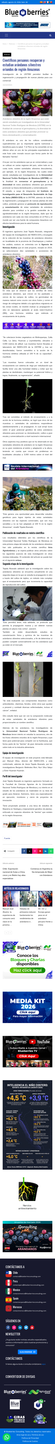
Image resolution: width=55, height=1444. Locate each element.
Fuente (7, 838)
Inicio (5, 44)
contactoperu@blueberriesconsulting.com (28, 1285)
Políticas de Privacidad (30, 1438)
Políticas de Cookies (30, 1441)
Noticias (12, 44)
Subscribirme (27, 1352)
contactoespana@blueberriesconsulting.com (29, 1302)
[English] (44, 2)
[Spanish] (41, 2)
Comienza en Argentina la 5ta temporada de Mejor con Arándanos (41, 872)
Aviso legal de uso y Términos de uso (30, 1435)
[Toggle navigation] (6, 35)
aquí (43, 1364)
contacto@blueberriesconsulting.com (27, 1276)
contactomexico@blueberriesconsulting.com (29, 1293)
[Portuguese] (50, 2)
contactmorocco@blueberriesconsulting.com (29, 1311)
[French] (47, 2)
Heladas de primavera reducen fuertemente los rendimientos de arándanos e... (28, 915)
